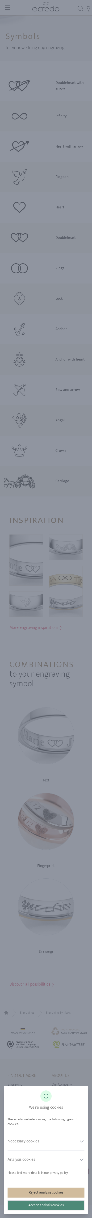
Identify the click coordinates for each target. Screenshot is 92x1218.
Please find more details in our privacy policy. (38, 1172)
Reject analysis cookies (46, 1192)
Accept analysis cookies (46, 1205)
